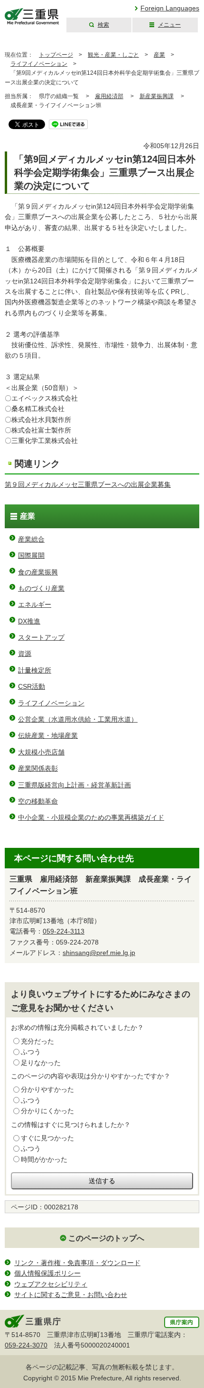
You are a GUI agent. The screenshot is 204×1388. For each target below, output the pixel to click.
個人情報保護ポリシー (47, 1273)
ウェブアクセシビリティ (50, 1284)
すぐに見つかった (47, 1138)
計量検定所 (34, 670)
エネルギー (34, 604)
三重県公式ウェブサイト (32, 16)
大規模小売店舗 (41, 752)
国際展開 (31, 555)
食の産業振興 (38, 572)
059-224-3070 (26, 1345)
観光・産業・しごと (113, 54)
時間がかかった (44, 1159)
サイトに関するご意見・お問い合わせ (70, 1294)
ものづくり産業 (41, 588)
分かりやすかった (47, 1089)
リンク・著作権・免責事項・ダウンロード (77, 1263)
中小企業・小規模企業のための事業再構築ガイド (91, 817)
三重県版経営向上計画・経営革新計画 (74, 785)
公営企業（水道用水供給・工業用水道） (78, 719)
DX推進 (29, 621)
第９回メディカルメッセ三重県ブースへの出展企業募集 (88, 484)
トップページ (56, 54)
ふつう (31, 1052)
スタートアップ (41, 637)
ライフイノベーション (38, 63)
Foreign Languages (169, 8)
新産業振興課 (156, 96)
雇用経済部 (109, 96)
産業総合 (31, 539)
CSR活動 (31, 686)
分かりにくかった (47, 1111)
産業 (159, 54)
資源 (24, 653)
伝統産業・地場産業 (48, 735)
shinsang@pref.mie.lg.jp (99, 952)
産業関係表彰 (38, 768)
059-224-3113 (63, 931)
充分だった (37, 1041)
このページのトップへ (106, 1238)
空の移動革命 (38, 801)
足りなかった (41, 1062)
